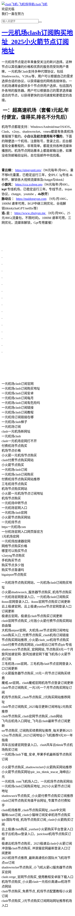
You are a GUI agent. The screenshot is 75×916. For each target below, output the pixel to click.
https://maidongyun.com (31, 198)
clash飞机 (41, 4)
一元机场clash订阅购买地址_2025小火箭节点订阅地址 (37, 41)
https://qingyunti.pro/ (28, 170)
